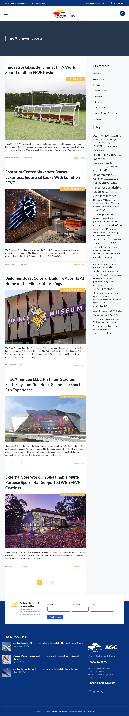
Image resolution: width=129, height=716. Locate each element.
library (96, 247)
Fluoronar (99, 209)
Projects (75, 79)
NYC (95, 274)
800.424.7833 (40, 3)
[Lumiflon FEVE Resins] (64, 13)
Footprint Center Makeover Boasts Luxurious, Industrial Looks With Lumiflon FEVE (42, 177)
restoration (111, 292)
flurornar (117, 215)
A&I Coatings (101, 136)
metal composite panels (105, 263)
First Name (52, 604)
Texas (96, 315)
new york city (114, 271)
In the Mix (98, 243)
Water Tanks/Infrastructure (106, 113)
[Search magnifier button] (122, 13)
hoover (95, 226)
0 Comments (27, 158)
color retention (102, 174)
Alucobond (112, 146)
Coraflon (98, 178)
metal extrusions (98, 267)
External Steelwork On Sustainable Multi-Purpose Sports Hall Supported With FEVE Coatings (42, 482)
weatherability (102, 333)
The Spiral (103, 315)
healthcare (112, 221)
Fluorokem (105, 207)
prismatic (97, 285)
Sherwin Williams (105, 296)
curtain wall (99, 187)
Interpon (116, 239)
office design (104, 275)
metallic (108, 267)
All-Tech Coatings (108, 139)
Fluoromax (114, 206)
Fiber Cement (112, 203)
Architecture (72, 189)
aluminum (98, 150)
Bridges (98, 96)
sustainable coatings (100, 311)
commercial (117, 175)
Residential (98, 293)
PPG (113, 281)
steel (102, 302)
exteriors (99, 196)
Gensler (96, 218)
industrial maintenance (101, 236)
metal (117, 253)
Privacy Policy (88, 711)
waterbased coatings (101, 330)
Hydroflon (115, 225)
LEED (113, 243)
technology (115, 310)
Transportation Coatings (111, 319)
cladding (104, 170)
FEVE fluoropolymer (109, 200)
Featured (97, 73)
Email (93, 604)
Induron (96, 233)
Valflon (97, 322)
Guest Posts (98, 79)
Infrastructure (102, 239)
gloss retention (108, 218)
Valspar (105, 322)
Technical (97, 119)
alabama (96, 140)
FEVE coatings (97, 200)
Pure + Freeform (103, 289)
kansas (106, 244)
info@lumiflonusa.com (91, 3)
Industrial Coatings (110, 232)
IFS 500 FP (98, 229)
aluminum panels (102, 163)
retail (95, 296)
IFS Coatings (110, 229)
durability (113, 187)
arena (111, 167)
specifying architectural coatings (103, 299)
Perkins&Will (97, 278)
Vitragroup (115, 322)
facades (111, 196)
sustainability (102, 306)
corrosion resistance (105, 182)
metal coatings (98, 261)
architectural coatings (100, 167)
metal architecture (103, 257)
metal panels (101, 271)
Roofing (98, 102)
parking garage (116, 275)
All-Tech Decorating (101, 142)
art (116, 166)
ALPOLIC (99, 146)
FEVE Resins (98, 203)
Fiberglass (97, 207)
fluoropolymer (103, 214)
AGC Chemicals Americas (16, 3)
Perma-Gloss (107, 278)
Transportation (101, 107)
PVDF (117, 289)
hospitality (103, 226)
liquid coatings (107, 250)
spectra (118, 299)
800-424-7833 (98, 662)
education (98, 191)
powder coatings (101, 281)
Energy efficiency (111, 192)
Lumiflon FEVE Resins (58, 711)
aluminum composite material (107, 157)
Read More (79, 158)
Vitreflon (111, 326)
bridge (95, 171)
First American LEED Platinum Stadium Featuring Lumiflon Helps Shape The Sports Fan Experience (43, 384)
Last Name (76, 604)
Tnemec (113, 315)
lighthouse (97, 250)
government (99, 221)
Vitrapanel (99, 326)
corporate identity (112, 179)
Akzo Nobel (116, 136)
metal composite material (113, 261)
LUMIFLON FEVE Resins (103, 253)
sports (96, 302)
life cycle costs (109, 247)
